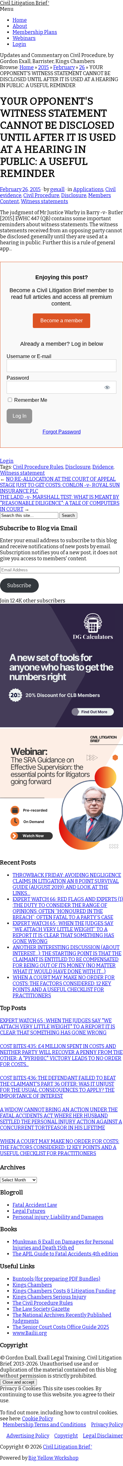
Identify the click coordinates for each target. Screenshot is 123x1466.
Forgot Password (62, 431)
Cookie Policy (37, 1419)
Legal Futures (29, 1211)
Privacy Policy (107, 1425)
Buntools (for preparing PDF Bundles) (56, 1279)
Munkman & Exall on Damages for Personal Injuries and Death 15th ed (63, 1245)
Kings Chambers (32, 1285)
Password (18, 378)
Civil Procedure (41, 195)
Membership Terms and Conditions (44, 1425)
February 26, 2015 (20, 189)
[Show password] (107, 387)
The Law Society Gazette (41, 1309)
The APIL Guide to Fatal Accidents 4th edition (65, 1254)
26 (82, 67)
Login (19, 44)
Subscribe (19, 585)
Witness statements (44, 201)
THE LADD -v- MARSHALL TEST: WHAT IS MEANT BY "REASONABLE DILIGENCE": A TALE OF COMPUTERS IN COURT (60, 503)
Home (20, 20)
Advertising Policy (27, 1436)
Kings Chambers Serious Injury (49, 1297)
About (20, 26)
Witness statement (22, 473)
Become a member (61, 320)
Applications (88, 189)
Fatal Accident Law (35, 1205)
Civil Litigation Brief (24, 3)
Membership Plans (35, 32)
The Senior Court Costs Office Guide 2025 (61, 1327)
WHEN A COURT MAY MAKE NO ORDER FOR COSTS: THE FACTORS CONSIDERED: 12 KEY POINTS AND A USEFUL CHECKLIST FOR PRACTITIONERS (64, 986)
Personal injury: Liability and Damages (58, 1217)
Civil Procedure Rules (38, 467)
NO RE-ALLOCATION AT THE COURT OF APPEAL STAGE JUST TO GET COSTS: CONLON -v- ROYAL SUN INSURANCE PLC (60, 485)
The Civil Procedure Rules (43, 1303)
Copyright (66, 1436)
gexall (57, 189)
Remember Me (30, 400)
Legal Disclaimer (103, 1436)
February (64, 67)
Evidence (103, 467)
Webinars (24, 38)
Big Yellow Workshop (53, 1458)
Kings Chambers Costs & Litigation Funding (64, 1291)
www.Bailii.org (30, 1333)
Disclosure (73, 195)
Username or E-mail (29, 356)
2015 (43, 67)
